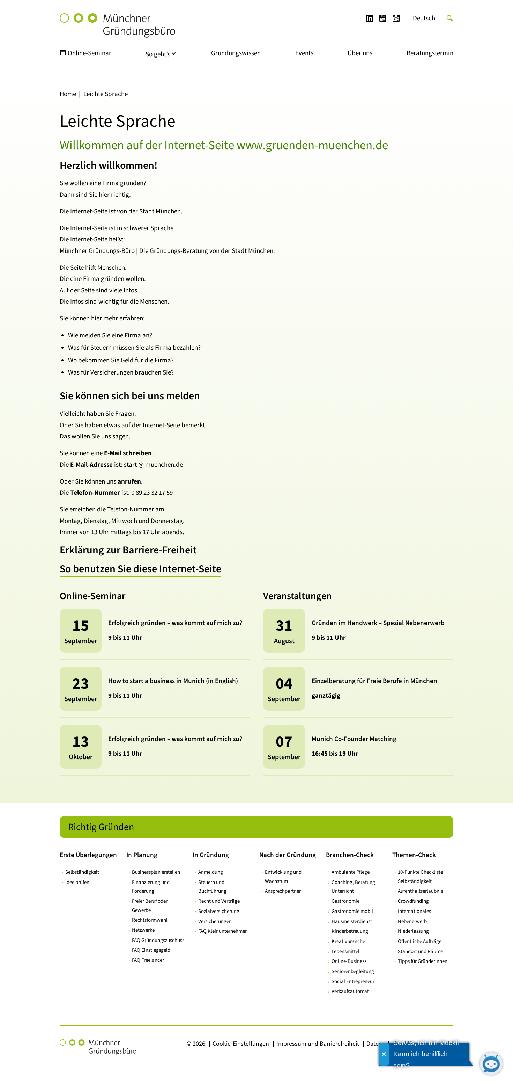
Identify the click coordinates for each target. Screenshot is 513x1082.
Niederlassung (413, 931)
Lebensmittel (345, 951)
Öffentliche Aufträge (419, 941)
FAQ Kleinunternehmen (223, 931)
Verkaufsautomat (350, 991)
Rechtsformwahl (150, 920)
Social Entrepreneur (353, 981)
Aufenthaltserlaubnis (420, 891)
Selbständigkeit (82, 872)
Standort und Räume (420, 951)
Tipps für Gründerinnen (422, 961)
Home (68, 94)
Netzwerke (143, 930)
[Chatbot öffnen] (491, 1063)
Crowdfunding (413, 901)
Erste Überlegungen (88, 855)
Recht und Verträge (219, 901)
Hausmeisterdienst (352, 921)
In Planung (141, 855)
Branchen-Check (350, 855)
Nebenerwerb (412, 921)
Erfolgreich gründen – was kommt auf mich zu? (175, 623)
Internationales (414, 911)
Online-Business (349, 961)
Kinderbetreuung (350, 931)
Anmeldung (210, 872)
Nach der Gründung (287, 855)
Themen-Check (414, 855)
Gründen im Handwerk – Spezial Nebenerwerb (378, 623)
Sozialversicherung (218, 911)
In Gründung (211, 855)
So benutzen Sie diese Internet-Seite (140, 568)
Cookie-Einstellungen (241, 1043)
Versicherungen (215, 921)
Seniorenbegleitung (353, 971)
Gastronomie (345, 901)
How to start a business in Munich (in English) (173, 681)
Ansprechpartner (283, 891)
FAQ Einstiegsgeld (151, 950)
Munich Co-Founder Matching (354, 739)
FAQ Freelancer (148, 960)
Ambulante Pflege (351, 872)
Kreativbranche (348, 941)
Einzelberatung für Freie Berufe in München (374, 681)
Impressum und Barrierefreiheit (317, 1043)
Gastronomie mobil (352, 911)
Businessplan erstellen (156, 872)
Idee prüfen (77, 882)
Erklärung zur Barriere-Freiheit (128, 550)
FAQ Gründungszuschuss (158, 940)
